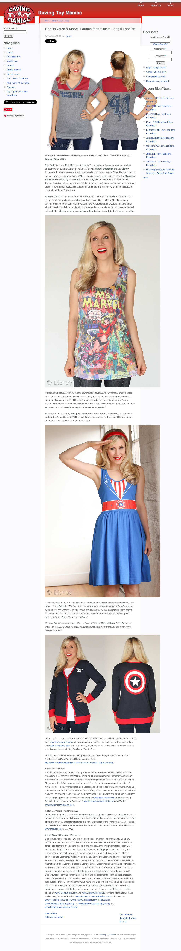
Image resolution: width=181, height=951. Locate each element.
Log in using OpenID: (160, 37)
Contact (10, 65)
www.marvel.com (53, 829)
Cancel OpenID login (156, 72)
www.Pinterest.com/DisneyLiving (94, 903)
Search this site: (11, 28)
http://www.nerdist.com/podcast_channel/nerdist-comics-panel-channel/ (79, 763)
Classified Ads (13, 56)
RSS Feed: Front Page (17, 78)
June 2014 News (128, 918)
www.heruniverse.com (104, 797)
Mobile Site (156, 5)
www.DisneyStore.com (66, 893)
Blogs (54, 21)
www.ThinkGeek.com (59, 746)
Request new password (157, 81)
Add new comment (54, 917)
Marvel (123, 921)
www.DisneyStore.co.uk (93, 893)
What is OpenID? (160, 44)
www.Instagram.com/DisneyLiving (61, 907)
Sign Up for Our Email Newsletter (17, 93)
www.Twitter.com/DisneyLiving (59, 903)
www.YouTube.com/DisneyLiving (61, 900)
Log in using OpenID (156, 67)
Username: (160, 49)
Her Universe (126, 914)
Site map (11, 87)
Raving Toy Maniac (108, 935)
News (170, 5)
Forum (141, 5)
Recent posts (13, 74)
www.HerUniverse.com (61, 742)
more (145, 177)
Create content (14, 70)
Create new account (155, 76)
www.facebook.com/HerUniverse (98, 801)
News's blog (64, 21)
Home (47, 21)
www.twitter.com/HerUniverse (60, 805)
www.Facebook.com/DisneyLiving (94, 900)
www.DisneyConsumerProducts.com (93, 896)
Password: (160, 56)
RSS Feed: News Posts (18, 83)
